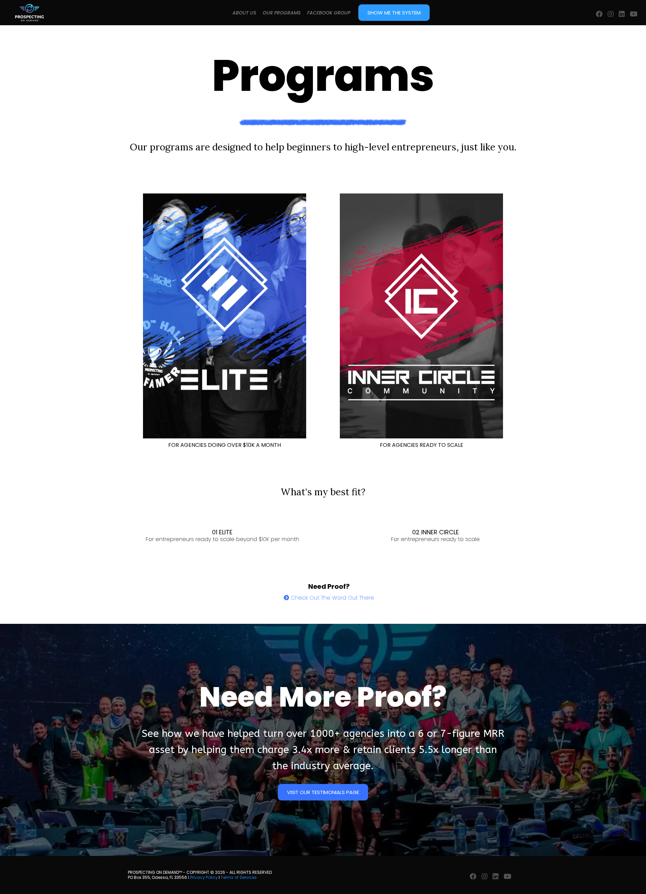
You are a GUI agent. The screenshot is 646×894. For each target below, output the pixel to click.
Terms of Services (239, 877)
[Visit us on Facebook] (599, 14)
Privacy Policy (204, 877)
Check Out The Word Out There (332, 598)
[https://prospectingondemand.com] (29, 12)
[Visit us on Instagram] (611, 14)
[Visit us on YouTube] (634, 14)
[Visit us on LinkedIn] (622, 14)
